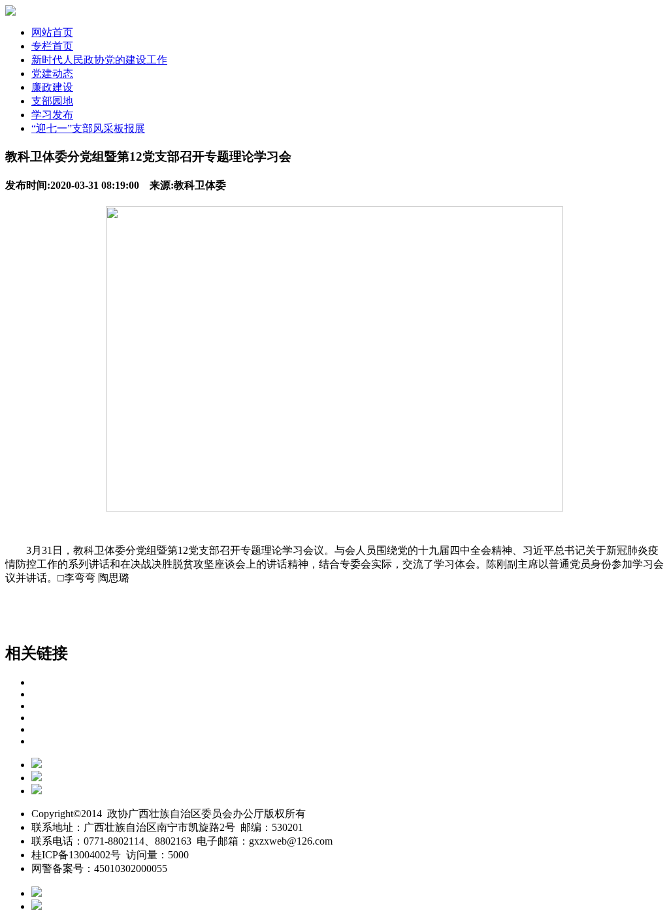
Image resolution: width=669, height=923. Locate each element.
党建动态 (52, 73)
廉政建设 (52, 87)
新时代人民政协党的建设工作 (99, 59)
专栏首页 (52, 46)
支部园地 (52, 100)
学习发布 (52, 114)
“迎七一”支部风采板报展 (88, 128)
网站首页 (52, 32)
